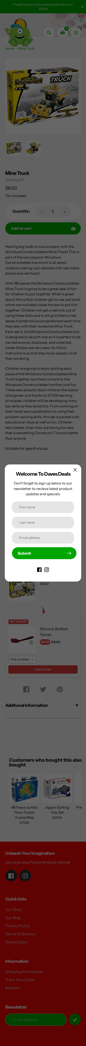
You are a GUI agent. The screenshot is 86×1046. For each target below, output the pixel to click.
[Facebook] (39, 569)
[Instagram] (46, 569)
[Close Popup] (75, 470)
